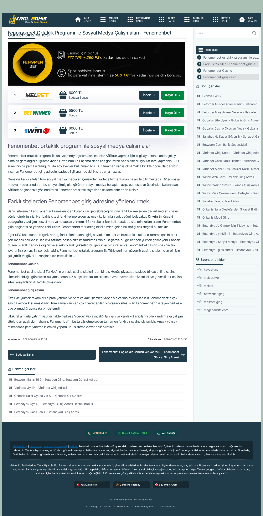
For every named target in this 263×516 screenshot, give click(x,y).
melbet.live (211, 277)
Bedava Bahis (25, 354)
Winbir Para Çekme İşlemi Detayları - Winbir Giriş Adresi (230, 193)
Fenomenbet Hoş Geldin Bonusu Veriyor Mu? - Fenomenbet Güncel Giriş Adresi (140, 354)
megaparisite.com (216, 310)
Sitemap (93, 506)
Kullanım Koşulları (144, 506)
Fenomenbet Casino (217, 70)
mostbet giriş (213, 302)
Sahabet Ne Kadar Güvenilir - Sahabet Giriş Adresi (230, 136)
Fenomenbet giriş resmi (220, 77)
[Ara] (254, 33)
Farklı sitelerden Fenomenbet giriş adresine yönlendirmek (231, 64)
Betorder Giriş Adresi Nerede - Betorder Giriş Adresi (230, 112)
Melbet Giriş (20, 446)
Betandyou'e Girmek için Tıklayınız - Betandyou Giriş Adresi (230, 225)
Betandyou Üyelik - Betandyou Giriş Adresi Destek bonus (53, 404)
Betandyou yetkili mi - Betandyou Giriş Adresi (230, 234)
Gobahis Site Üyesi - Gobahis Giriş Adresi (230, 120)
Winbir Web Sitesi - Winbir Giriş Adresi (228, 177)
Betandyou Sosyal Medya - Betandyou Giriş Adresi (230, 242)
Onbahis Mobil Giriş (215, 217)
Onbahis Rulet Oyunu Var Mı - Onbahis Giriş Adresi (48, 396)
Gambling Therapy (130, 484)
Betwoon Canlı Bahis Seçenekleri (224, 144)
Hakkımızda (123, 506)
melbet (208, 286)
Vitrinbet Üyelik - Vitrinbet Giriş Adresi (40, 388)
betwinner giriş (214, 294)
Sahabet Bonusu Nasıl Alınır (221, 201)
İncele (147, 95)
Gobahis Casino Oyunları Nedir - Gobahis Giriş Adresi (230, 128)
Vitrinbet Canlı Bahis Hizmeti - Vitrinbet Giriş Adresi (230, 161)
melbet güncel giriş (55, 446)
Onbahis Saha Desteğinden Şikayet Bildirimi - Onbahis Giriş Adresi (230, 209)
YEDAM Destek (88, 484)
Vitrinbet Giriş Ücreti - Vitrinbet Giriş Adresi (230, 153)
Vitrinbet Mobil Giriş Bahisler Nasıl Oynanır (230, 169)
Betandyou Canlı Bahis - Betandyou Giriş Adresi (46, 412)
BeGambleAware (168, 484)
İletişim (107, 506)
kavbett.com (212, 269)
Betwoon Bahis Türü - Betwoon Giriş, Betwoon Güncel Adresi (56, 379)
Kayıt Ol (171, 95)
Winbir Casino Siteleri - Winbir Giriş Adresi (230, 185)
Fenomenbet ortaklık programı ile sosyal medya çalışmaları (231, 57)
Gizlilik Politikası (167, 506)
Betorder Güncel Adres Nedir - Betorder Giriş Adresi (230, 104)
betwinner (36, 446)
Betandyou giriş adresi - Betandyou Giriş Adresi (230, 250)
